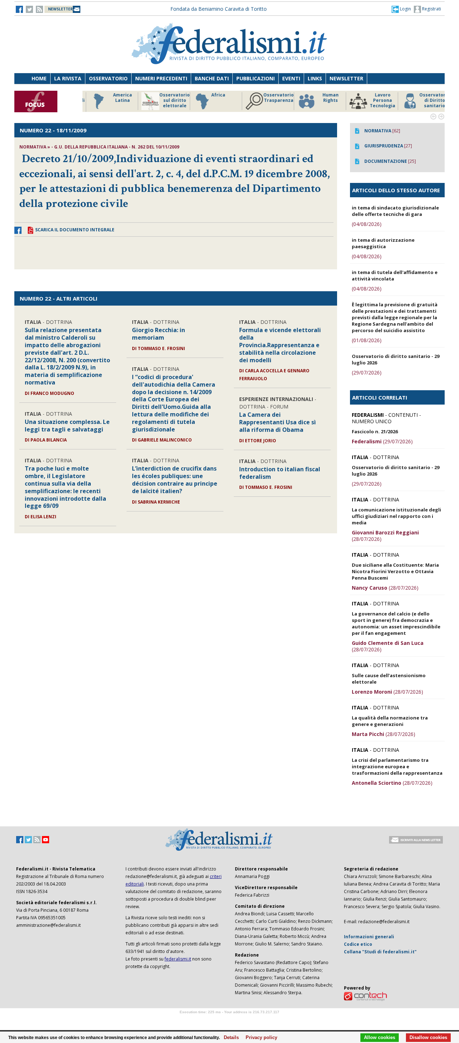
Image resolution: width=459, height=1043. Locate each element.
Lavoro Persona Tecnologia (376, 100)
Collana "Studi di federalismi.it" (380, 952)
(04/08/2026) (367, 224)
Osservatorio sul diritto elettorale (168, 100)
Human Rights (324, 97)
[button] (401, 9)
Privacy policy (259, 1037)
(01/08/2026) (367, 340)
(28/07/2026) (385, 535)
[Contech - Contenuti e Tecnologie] (365, 996)
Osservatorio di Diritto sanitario (428, 100)
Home (39, 78)
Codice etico (358, 944)
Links (315, 78)
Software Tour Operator (229, 1020)
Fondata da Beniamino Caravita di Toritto (218, 8)
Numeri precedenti (161, 78)
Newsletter (346, 78)
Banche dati (212, 78)
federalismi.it (178, 959)
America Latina (116, 97)
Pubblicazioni (255, 78)
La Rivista (67, 78)
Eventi (291, 78)
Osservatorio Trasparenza (272, 97)
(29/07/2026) (367, 372)
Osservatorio (108, 78)
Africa (212, 95)
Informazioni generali (369, 937)
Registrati (431, 9)
